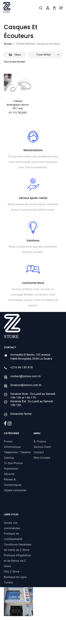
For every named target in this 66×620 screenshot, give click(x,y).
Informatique (12, 447)
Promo (8, 441)
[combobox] (44, 54)
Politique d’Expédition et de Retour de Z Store (17, 561)
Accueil (8, 43)
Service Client (42, 447)
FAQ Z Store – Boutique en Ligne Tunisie (15, 577)
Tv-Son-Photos (13, 463)
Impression (11, 468)
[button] (61, 8)
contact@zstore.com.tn (25, 376)
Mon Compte (42, 457)
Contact (39, 452)
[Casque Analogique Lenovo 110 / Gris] (17, 83)
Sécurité (9, 474)
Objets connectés (15, 490)
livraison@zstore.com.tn (25, 385)
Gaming (9, 457)
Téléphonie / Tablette (17, 452)
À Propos (40, 441)
